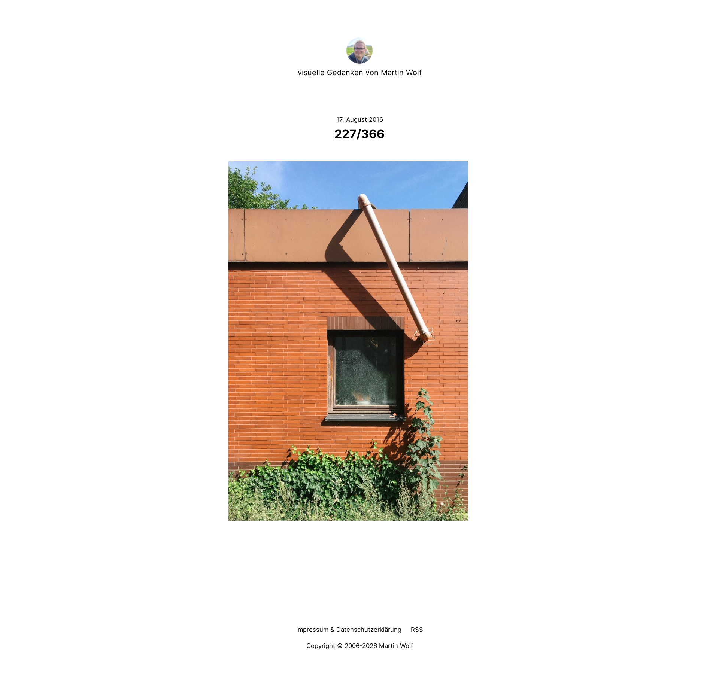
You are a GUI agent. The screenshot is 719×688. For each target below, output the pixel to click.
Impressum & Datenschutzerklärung (348, 629)
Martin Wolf (401, 72)
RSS (417, 629)
